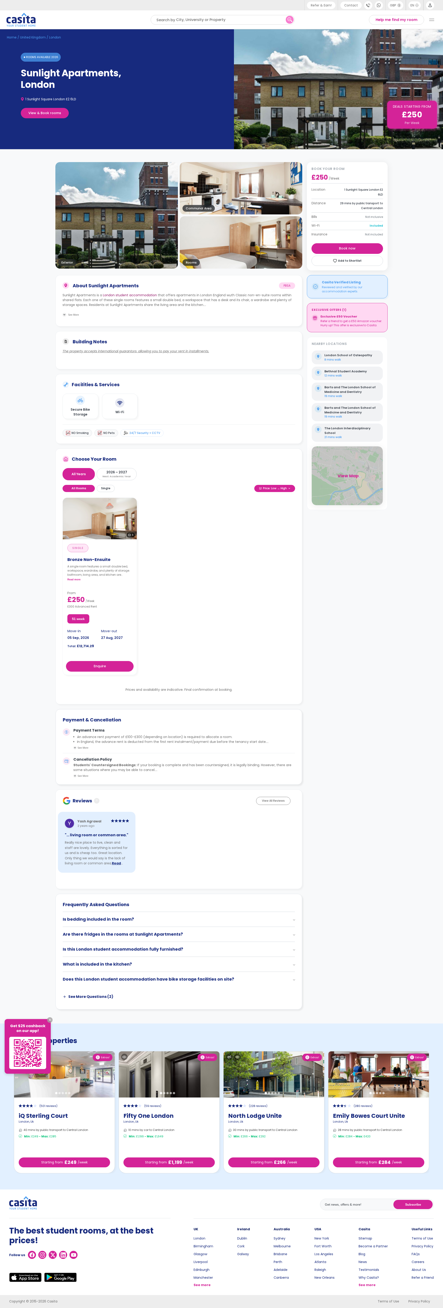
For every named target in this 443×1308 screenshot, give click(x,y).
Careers (418, 1262)
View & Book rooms (44, 113)
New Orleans (324, 1277)
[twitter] (53, 1255)
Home (12, 37)
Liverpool (201, 1262)
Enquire (100, 666)
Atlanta (320, 1262)
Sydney (279, 1238)
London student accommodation (130, 295)
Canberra (281, 1277)
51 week (78, 619)
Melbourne (282, 1246)
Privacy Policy (422, 1246)
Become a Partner (373, 1246)
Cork (241, 1246)
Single (105, 488)
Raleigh (320, 1269)
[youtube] (73, 1255)
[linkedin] (63, 1255)
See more (202, 1285)
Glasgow (200, 1254)
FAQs (416, 1254)
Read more (74, 579)
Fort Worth (323, 1246)
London (199, 1238)
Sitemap (365, 1238)
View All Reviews (273, 801)
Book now (347, 248)
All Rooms (79, 488)
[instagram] (42, 1255)
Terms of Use (422, 1238)
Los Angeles (323, 1254)
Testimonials (369, 1269)
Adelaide (280, 1269)
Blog (362, 1254)
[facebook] (32, 1255)
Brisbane (280, 1254)
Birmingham (203, 1246)
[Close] (50, 1020)
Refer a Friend (423, 1277)
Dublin (242, 1238)
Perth (278, 1262)
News (363, 1262)
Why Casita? (369, 1277)
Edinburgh (202, 1269)
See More (83, 747)
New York (321, 1238)
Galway (243, 1254)
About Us (419, 1269)
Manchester (203, 1277)
